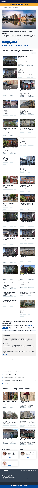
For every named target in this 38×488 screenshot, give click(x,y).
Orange (26, 330)
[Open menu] (36, 1)
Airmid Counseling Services (9, 401)
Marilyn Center (6, 420)
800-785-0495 (20, 4)
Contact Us (23, 474)
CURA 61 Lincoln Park (8, 185)
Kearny (9, 330)
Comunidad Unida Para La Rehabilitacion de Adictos (26, 204)
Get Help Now (13, 4)
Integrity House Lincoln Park (27, 238)
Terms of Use (23, 482)
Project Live (23, 256)
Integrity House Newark (24, 69)
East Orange (20, 330)
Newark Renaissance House (9, 292)
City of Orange (33, 330)
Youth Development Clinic (9, 274)
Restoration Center (7, 89)
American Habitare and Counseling (8, 109)
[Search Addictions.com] (33, 1)
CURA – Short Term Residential (27, 292)
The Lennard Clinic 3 (7, 438)
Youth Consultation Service (26, 274)
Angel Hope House (22, 56)
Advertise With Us (24, 480)
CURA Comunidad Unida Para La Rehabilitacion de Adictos (10, 148)
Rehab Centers (6, 7)
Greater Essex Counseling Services (26, 90)
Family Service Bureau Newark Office (10, 129)
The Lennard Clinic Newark (26, 109)
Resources (26, 45)
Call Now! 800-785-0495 (9, 41)
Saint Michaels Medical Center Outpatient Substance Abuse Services (27, 167)
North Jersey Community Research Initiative (26, 186)
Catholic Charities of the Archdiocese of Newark (8, 283)
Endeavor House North (25, 309)
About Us (23, 476)
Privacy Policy (29, 482)
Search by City (11, 45)
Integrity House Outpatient (26, 221)
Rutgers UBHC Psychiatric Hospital (9, 239)
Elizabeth (14, 330)
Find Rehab (4, 45)
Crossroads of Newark (8, 203)
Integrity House (6, 221)
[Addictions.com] (2, 7)
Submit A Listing (24, 478)
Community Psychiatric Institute (25, 402)
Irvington (4, 330)
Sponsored (26, 4)
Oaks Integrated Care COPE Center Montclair (27, 439)
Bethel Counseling (24, 128)
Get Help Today (19, 485)
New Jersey (12, 7)
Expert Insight (19, 45)
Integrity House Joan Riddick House (10, 257)
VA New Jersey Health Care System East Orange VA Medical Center (27, 421)
